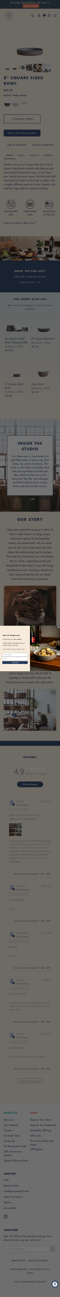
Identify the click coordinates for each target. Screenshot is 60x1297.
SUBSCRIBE (15, 663)
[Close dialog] (58, 627)
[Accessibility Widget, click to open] (55, 1284)
